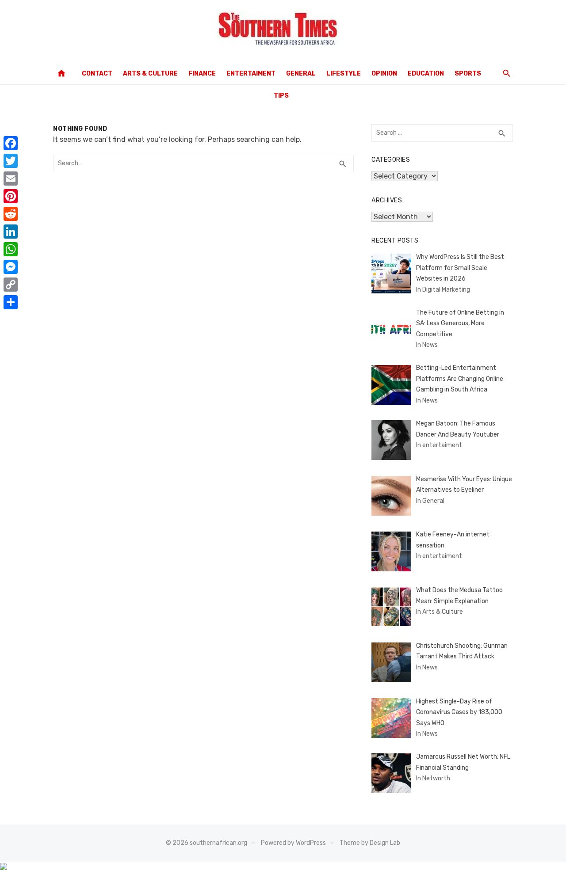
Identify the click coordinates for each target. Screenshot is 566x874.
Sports (468, 73)
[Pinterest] (10, 196)
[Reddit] (10, 214)
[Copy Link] (10, 284)
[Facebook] (10, 143)
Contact (97, 73)
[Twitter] (10, 161)
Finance (202, 73)
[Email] (10, 178)
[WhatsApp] (10, 249)
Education (426, 73)
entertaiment (250, 73)
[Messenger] (10, 267)
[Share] (10, 302)
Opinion (384, 73)
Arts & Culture (150, 73)
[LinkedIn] (10, 231)
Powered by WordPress (293, 843)
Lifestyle (343, 73)
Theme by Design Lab (370, 843)
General (301, 73)
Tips (281, 95)
